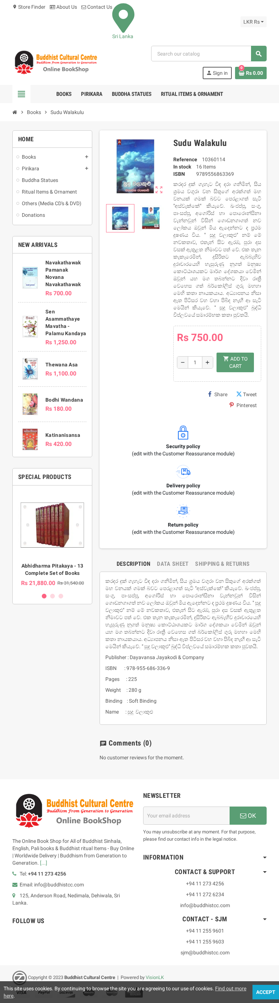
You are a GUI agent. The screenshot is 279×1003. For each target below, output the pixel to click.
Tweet (250, 394)
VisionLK (155, 977)
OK (251, 815)
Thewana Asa (61, 365)
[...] (43, 863)
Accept (265, 992)
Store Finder (28, 7)
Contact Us (99, 7)
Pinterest (246, 405)
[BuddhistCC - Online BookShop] (55, 62)
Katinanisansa (62, 435)
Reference (185, 159)
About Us (66, 7)
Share (220, 394)
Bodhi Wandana (64, 400)
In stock (182, 167)
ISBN (179, 174)
